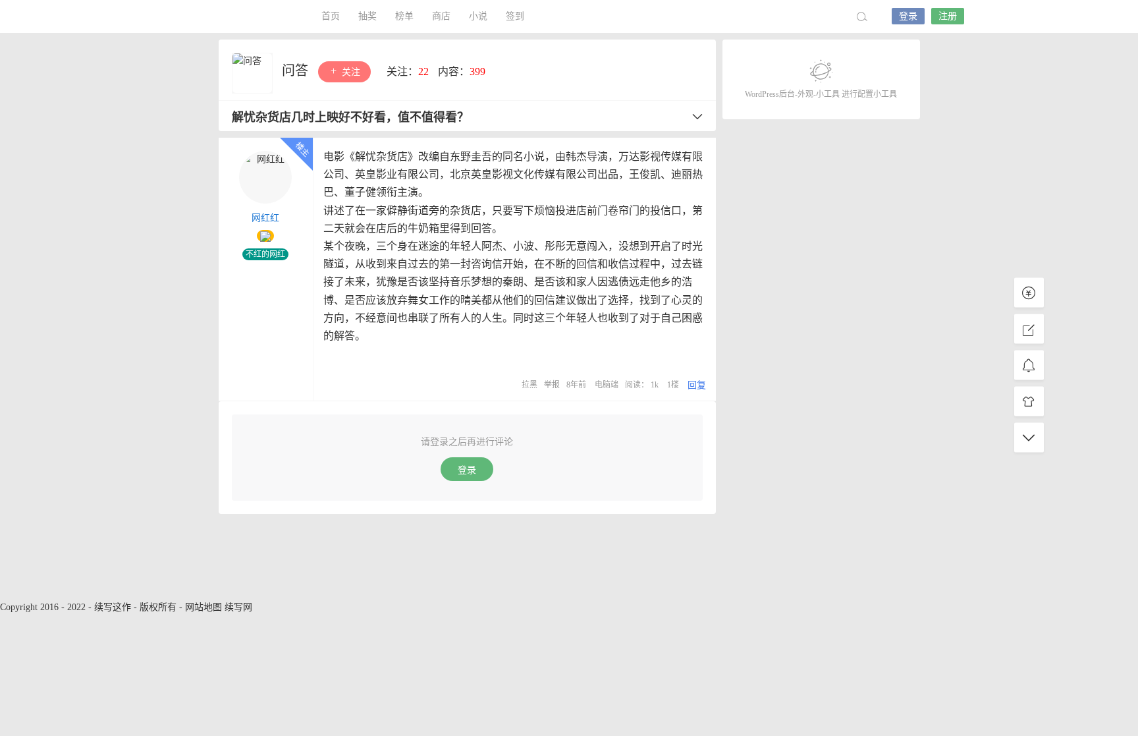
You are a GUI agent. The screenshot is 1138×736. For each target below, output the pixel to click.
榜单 (404, 16)
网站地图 (203, 607)
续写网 (238, 607)
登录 (908, 16)
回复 (697, 385)
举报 (552, 384)
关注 (349, 72)
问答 (297, 70)
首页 (330, 16)
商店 (441, 16)
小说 (478, 16)
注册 (947, 16)
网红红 (265, 218)
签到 (515, 16)
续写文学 (240, 16)
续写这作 (112, 607)
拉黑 (529, 384)
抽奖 (367, 16)
